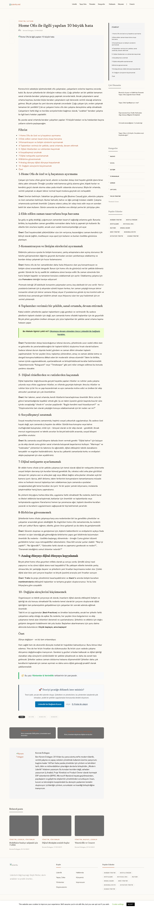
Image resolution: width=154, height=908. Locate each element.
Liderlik (74, 4)
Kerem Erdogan (28, 30)
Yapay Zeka (82, 4)
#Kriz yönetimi (115, 232)
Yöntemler (92, 4)
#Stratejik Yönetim (116, 236)
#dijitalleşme (114, 224)
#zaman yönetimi (132, 236)
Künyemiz (121, 4)
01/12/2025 (25, 849)
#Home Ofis (42, 717)
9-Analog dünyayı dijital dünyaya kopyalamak (39, 162)
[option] (24, 833)
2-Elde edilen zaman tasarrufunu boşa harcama (40, 139)
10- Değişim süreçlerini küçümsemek (35, 166)
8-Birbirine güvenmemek (30, 159)
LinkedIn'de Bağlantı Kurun (49, 704)
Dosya (112, 163)
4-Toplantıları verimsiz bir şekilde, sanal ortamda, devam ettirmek (48, 145)
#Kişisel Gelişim (125, 228)
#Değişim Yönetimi (116, 220)
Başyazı (86, 839)
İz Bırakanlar (114, 176)
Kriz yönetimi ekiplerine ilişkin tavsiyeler (78, 734)
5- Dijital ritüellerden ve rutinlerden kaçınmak (39, 149)
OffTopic (113, 189)
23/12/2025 (90, 847)
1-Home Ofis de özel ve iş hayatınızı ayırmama (40, 135)
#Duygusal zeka (128, 224)
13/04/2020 (38, 30)
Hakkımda (112, 4)
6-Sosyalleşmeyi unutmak (30, 152)
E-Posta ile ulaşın (80, 704)
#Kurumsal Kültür (130, 232)
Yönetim (22, 21)
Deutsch (132, 4)
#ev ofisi (31, 717)
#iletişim (113, 228)
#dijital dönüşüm (131, 220)
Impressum (80, 882)
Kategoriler (101, 4)
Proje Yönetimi (115, 196)
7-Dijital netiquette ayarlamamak (33, 155)
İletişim (30, 21)
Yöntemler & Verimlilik (43, 675)
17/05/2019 (58, 847)
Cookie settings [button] (118, 904)
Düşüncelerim (61, 887)
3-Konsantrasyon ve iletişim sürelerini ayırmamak (41, 142)
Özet (21, 169)
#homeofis (54, 717)
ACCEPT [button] (130, 904)
